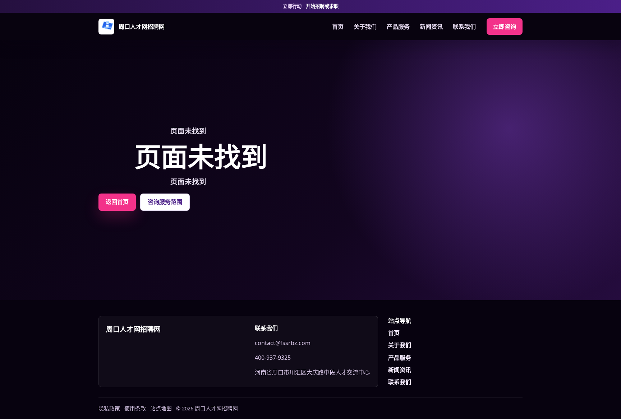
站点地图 (161, 408)
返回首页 (117, 202)
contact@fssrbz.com (282, 343)
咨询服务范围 (165, 202)
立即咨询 (504, 27)
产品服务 (398, 27)
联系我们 (464, 27)
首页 (338, 27)
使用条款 (135, 408)
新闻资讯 (431, 27)
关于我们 (365, 27)
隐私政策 (109, 408)
